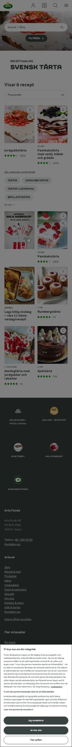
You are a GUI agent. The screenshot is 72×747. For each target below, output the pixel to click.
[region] (36, 695)
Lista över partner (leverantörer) (18, 709)
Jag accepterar (36, 720)
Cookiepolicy (56, 687)
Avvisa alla (36, 730)
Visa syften (36, 739)
